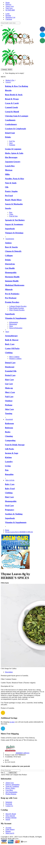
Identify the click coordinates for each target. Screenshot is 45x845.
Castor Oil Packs (12, 348)
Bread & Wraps (12, 99)
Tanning (8, 413)
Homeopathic (11, 272)
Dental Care (10, 363)
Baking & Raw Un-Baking (16, 86)
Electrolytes (10, 264)
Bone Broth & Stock (13, 95)
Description (9, 672)
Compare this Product (20, 775)
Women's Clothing (15, 358)
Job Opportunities (11, 792)
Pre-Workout (10, 298)
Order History (10, 829)
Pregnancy (9, 510)
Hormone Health (12, 277)
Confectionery (11, 124)
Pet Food (9, 196)
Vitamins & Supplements (15, 318)
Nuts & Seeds (10, 183)
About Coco (10, 783)
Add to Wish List (6, 775)
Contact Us (9, 806)
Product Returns (11, 794)
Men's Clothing (14, 357)
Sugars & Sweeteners (14, 224)
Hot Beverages (11, 157)
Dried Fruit (10, 133)
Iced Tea (12, 141)
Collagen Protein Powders (17, 306)
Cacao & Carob (12, 103)
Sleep (11, 326)
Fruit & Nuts (13, 216)
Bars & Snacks (11, 247)
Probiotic (12, 145)
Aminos (8, 243)
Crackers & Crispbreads (15, 129)
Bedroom (9, 428)
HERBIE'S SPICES (22, 753)
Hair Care (9, 379)
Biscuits (8, 90)
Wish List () (10, 833)
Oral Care (9, 505)
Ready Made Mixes (13, 200)
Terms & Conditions (12, 786)
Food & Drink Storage (14, 445)
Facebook (9, 804)
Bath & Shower (11, 340)
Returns (8, 831)
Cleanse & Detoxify (13, 251)
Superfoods (10, 229)
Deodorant (9, 367)
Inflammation (13, 322)
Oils (6, 187)
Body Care (9, 344)
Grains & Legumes (13, 149)
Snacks (8, 208)
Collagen (9, 255)
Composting (10, 440)
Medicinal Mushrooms (14, 285)
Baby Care (9, 484)
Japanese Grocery (12, 162)
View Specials (10, 816)
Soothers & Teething (13, 514)
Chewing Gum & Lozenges (16, 116)
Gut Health (10, 268)
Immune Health (12, 281)
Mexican (8, 170)
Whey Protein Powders (16, 310)
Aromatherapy (11, 336)
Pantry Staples (11, 191)
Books (7, 432)
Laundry (9, 461)
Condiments (10, 120)
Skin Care (9, 409)
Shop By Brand (11, 814)
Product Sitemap (11, 817)
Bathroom (9, 423)
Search (8, 819)
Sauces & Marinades (14, 204)
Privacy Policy (10, 788)
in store (12, 722)
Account (8, 827)
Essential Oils (10, 371)
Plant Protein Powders (16, 308)
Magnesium (13, 324)
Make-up (9, 388)
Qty (2, 772)
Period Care (10, 375)
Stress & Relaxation (15, 328)
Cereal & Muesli (12, 112)
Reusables (9, 474)
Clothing (9, 353)
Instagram (9, 802)
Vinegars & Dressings (14, 233)
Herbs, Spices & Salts (14, 153)
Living (8, 466)
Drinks (8, 137)
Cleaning (9, 436)
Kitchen (8, 457)
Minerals (9, 289)
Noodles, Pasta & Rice (14, 179)
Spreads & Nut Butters (15, 220)
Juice (11, 143)
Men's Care (10, 392)
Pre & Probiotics (12, 294)
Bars (10, 212)
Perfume (8, 405)
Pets (6, 470)
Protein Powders (12, 302)
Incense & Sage (11, 453)
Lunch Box (10, 166)
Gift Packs (9, 449)
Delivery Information (12, 784)
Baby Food (10, 488)
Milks (7, 174)
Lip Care (9, 384)
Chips (11, 214)
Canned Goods (11, 107)
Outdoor (8, 401)
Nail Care (9, 396)
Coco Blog (9, 790)
